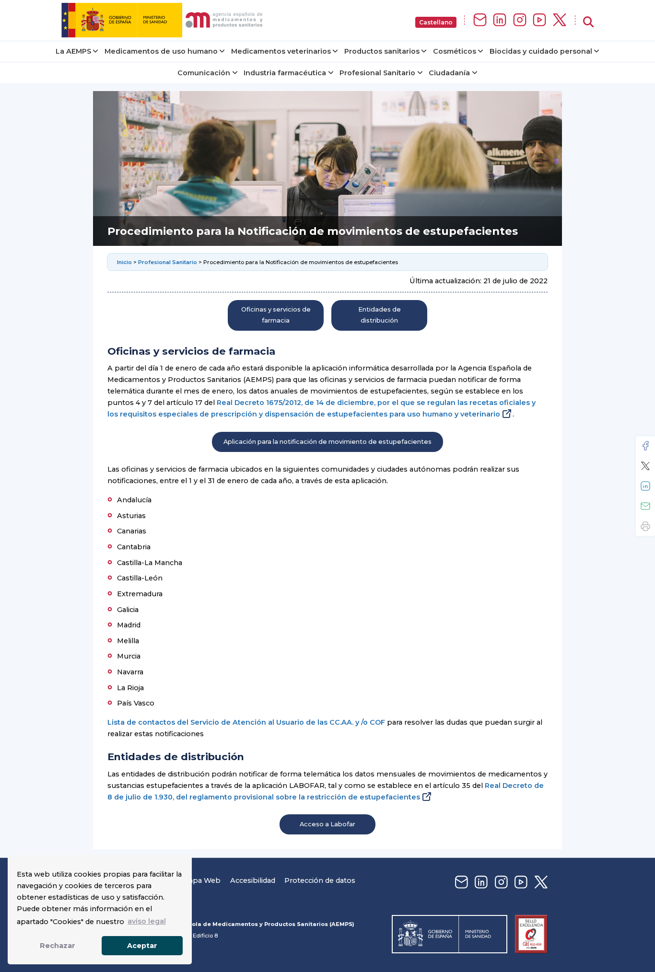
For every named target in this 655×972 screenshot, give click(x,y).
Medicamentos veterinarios (281, 51)
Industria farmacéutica (285, 73)
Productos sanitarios (382, 51)
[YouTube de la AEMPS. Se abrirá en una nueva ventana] (539, 20)
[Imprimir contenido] (645, 526)
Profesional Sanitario (377, 73)
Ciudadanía (449, 73)
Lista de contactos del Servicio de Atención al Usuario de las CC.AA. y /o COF (246, 722)
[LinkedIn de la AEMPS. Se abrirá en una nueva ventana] (499, 20)
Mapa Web (201, 880)
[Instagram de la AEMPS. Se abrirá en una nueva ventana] (519, 20)
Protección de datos (319, 880)
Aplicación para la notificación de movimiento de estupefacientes (327, 441)
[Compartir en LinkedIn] (645, 486)
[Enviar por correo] (645, 506)
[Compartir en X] (645, 465)
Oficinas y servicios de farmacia (276, 315)
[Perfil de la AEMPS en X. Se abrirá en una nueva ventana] (559, 20)
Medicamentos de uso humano (161, 51)
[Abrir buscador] (588, 22)
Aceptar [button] (142, 945)
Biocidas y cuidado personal (541, 51)
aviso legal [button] (147, 921)
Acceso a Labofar (327, 824)
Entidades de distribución (379, 315)
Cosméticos (454, 51)
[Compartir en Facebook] (645, 445)
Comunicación (203, 73)
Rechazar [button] (57, 945)
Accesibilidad (252, 880)
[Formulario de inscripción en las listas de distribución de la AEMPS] (480, 20)
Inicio (125, 262)
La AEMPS (73, 51)
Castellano (436, 22)
